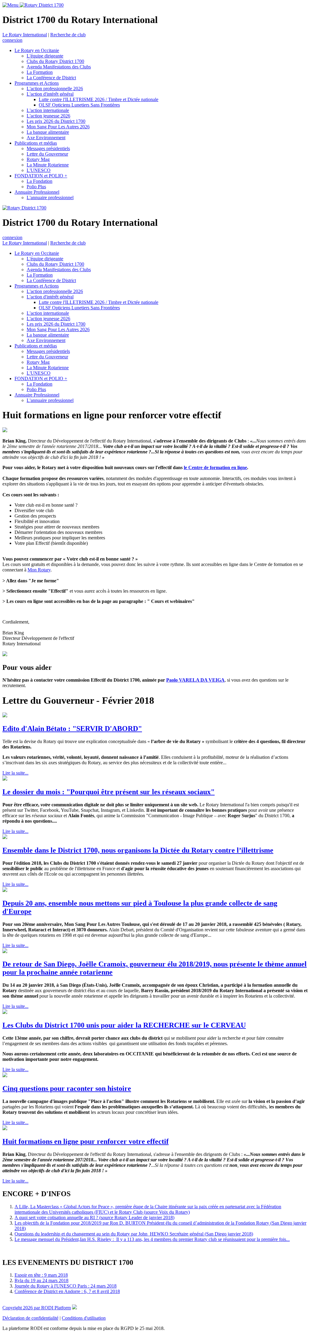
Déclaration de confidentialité (30, 1318)
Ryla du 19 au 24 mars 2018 (41, 1280)
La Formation (40, 72)
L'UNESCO (39, 170)
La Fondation (39, 181)
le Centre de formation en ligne (215, 467)
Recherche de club (68, 34)
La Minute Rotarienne (48, 164)
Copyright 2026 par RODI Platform (36, 1307)
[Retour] (222, 415)
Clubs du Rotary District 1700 (55, 61)
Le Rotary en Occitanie (37, 50)
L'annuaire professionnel (50, 197)
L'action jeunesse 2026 (48, 115)
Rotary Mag (38, 159)
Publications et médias (36, 143)
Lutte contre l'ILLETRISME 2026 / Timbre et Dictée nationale (98, 99)
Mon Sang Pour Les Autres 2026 (58, 126)
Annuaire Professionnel (37, 192)
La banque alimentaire (48, 132)
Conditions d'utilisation (84, 1318)
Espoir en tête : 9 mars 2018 (41, 1275)
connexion (12, 40)
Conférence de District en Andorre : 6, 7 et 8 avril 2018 (67, 1291)
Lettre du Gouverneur (47, 153)
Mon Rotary (39, 569)
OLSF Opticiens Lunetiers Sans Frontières (79, 104)
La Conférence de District (51, 77)
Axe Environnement (46, 137)
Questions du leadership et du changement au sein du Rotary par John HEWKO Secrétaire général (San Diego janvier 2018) (134, 1233)
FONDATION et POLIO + (41, 175)
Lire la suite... (15, 772)
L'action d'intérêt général (50, 94)
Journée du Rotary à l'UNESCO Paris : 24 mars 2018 (66, 1285)
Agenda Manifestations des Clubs (59, 66)
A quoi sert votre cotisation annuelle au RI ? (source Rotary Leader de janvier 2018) (94, 1217)
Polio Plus (36, 186)
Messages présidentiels (48, 148)
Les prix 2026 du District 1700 (56, 121)
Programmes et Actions (37, 83)
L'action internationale (48, 110)
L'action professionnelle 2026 (55, 88)
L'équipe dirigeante (45, 55)
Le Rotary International (24, 34)
